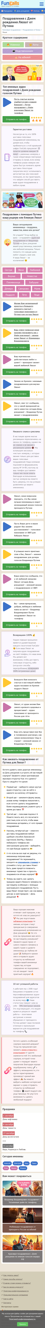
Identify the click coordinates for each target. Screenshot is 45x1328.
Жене (21, 269)
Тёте (24, 294)
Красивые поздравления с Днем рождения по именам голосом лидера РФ (22, 1256)
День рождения (23, 11)
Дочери (9, 288)
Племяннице (13, 282)
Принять (22, 1324)
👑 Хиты (33, 44)
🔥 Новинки (13, 44)
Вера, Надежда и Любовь (14, 1149)
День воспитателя (11, 1136)
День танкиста (9, 1128)
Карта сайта (8, 1299)
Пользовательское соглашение (15, 1295)
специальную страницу (28, 862)
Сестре (8, 269)
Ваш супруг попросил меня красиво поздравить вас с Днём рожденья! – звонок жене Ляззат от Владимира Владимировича (27, 335)
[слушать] (7, 102)
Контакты (7, 1303)
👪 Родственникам (22, 51)
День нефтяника (10, 1119)
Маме (37, 288)
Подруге (10, 294)
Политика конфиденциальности (16, 1291)
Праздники (8, 11)
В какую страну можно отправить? (17, 1283)
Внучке (11, 276)
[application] (6, 102)
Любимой (35, 269)
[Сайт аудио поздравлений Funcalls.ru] (10, 4)
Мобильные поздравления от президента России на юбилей (22, 1228)
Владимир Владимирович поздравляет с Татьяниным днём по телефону (22, 1201)
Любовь (36, 11)
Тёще (36, 294)
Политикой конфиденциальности (22, 1319)
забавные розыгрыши (23, 921)
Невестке (32, 276)
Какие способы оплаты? (12, 1279)
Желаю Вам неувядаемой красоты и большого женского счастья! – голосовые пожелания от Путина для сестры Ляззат (26, 309)
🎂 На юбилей (22, 57)
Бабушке (34, 282)
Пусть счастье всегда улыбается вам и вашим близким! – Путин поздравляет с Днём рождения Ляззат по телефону (25, 106)
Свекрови (23, 288)
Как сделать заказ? (11, 1275)
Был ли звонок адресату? (13, 1287)
